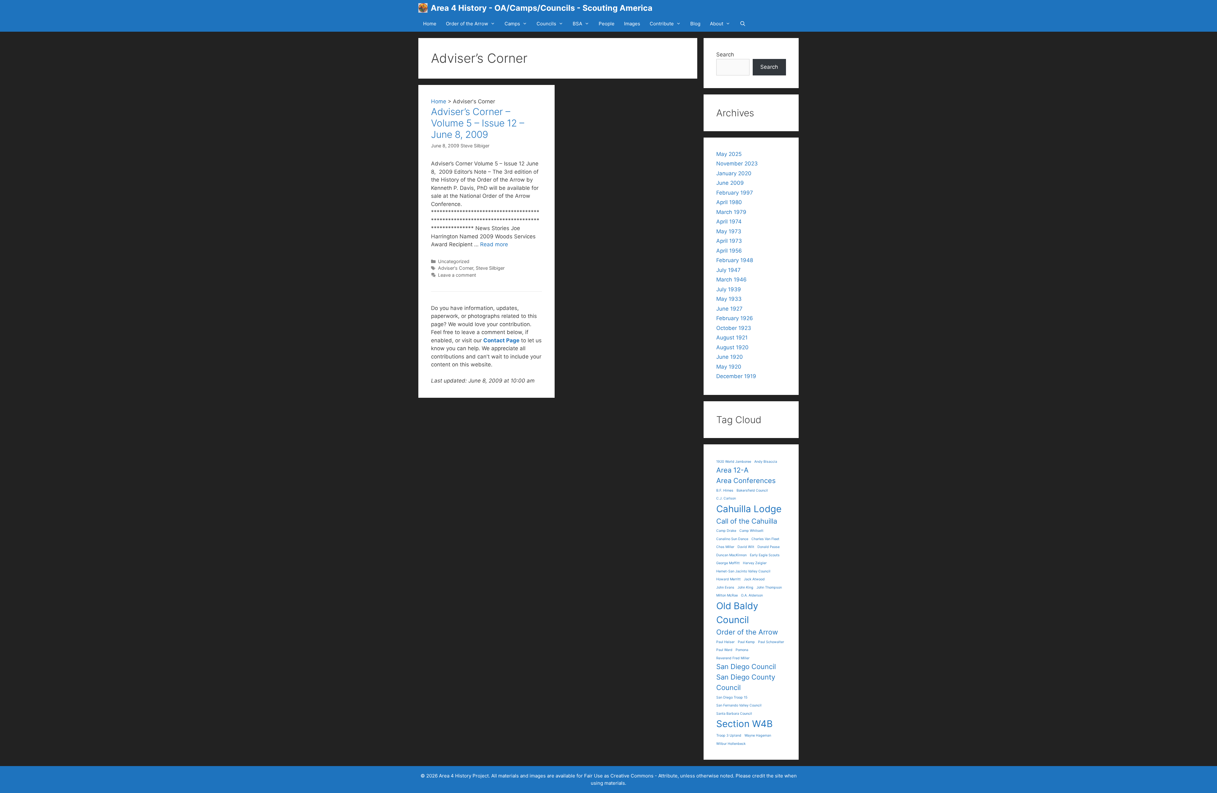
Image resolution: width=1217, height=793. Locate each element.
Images (632, 24)
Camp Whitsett (751, 531)
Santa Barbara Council (734, 714)
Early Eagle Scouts (765, 555)
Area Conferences (746, 480)
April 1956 (729, 251)
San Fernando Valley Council (739, 705)
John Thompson (769, 587)
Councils (546, 24)
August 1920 (732, 347)
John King (745, 587)
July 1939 (728, 289)
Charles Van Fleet (765, 539)
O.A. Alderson (752, 595)
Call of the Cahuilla (746, 521)
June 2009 (730, 183)
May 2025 (729, 154)
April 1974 (729, 221)
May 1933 (729, 299)
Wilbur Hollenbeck (731, 744)
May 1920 (728, 367)
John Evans (725, 587)
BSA (577, 24)
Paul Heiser (725, 642)
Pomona (742, 650)
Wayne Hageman (757, 735)
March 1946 (731, 279)
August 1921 (732, 337)
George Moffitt (728, 563)
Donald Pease (768, 547)
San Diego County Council (745, 682)
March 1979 (731, 212)
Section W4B (744, 723)
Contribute (662, 24)
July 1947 (728, 270)
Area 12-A (732, 470)
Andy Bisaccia (765, 462)
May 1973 (728, 231)
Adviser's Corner (455, 268)
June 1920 (729, 357)
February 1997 (734, 193)
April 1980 (729, 202)
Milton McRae (727, 595)
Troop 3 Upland (728, 735)
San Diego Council (746, 666)
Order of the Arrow (467, 24)
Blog (695, 24)
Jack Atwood (754, 579)
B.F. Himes (724, 490)
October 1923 (733, 328)
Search (725, 54)
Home (429, 24)
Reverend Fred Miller (733, 658)
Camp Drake (726, 531)
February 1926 (734, 318)
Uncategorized (453, 261)
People (607, 24)
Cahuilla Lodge (749, 508)
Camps (512, 24)
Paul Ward (724, 650)
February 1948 (734, 260)
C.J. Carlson (726, 498)
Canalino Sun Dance (732, 539)
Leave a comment (457, 275)
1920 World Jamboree (733, 462)
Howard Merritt (728, 579)
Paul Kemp (746, 642)
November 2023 (737, 163)
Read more (494, 244)
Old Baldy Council (737, 612)
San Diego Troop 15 (731, 697)
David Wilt (745, 547)
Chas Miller (725, 547)
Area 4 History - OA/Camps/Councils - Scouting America (542, 8)
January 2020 (733, 173)
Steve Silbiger (474, 145)
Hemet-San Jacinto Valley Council (743, 571)
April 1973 (729, 241)
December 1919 (736, 376)
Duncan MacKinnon (731, 555)
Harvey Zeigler (755, 563)
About (716, 24)
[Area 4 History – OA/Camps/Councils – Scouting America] (424, 8)
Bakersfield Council (752, 490)
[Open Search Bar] (742, 24)
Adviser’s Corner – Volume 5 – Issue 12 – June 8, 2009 (477, 123)
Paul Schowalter (771, 642)
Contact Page (501, 340)
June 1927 (729, 309)
